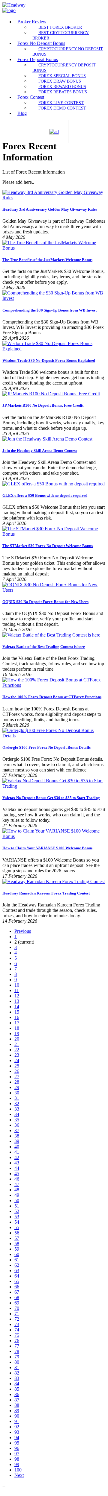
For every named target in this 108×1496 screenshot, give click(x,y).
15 (16, 1011)
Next (19, 1475)
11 (16, 990)
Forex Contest (30, 97)
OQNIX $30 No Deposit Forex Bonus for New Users (45, 601)
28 (16, 1082)
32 (16, 1103)
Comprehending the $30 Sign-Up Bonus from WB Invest (49, 310)
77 (16, 1345)
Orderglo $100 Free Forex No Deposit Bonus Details (46, 747)
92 (16, 1426)
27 (16, 1076)
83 (16, 1378)
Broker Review (31, 21)
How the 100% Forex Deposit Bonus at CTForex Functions (51, 697)
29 (16, 1087)
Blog (22, 113)
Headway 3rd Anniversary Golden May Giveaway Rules (49, 209)
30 (16, 1092)
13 (16, 1001)
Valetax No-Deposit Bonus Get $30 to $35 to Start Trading (51, 797)
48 (16, 1189)
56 (16, 1232)
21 (16, 1044)
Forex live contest (61, 102)
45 (16, 1173)
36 (16, 1125)
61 (16, 1259)
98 (16, 1459)
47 (16, 1184)
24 (16, 1060)
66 (16, 1286)
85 (16, 1389)
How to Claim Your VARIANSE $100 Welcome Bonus (47, 848)
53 (16, 1216)
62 (16, 1265)
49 (16, 1195)
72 (16, 1319)
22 (16, 1049)
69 (16, 1302)
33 (16, 1108)
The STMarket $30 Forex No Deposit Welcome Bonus (47, 545)
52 (16, 1211)
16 (16, 1017)
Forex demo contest (62, 108)
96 (16, 1448)
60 (16, 1254)
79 (16, 1356)
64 (16, 1275)
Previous (22, 931)
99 (16, 1464)
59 (16, 1249)
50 (16, 1200)
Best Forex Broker (60, 27)
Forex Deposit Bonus (37, 59)
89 (16, 1410)
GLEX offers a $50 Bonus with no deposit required (44, 495)
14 (16, 1006)
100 (18, 1469)
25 (16, 1065)
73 (16, 1324)
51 (16, 1205)
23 (16, 1055)
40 (16, 1146)
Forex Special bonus (62, 75)
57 (16, 1238)
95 (16, 1442)
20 (16, 1038)
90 (16, 1415)
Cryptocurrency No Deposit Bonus (67, 51)
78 (16, 1351)
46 (16, 1178)
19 (16, 1033)
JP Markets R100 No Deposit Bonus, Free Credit (42, 405)
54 (16, 1222)
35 (16, 1119)
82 (16, 1372)
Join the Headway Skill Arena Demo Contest (39, 450)
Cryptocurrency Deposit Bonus (64, 68)
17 (16, 1022)
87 (16, 1399)
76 (16, 1340)
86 (16, 1394)
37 (16, 1130)
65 (16, 1281)
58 (16, 1243)
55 (16, 1227)
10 (16, 985)
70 (16, 1308)
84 (16, 1383)
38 (16, 1135)
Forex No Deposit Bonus (41, 43)
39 (16, 1141)
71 (16, 1313)
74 (16, 1329)
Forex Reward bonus (62, 86)
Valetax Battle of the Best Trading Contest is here (43, 646)
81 (16, 1367)
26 (16, 1071)
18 (16, 1028)
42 (16, 1157)
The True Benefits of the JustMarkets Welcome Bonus (47, 259)
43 (16, 1162)
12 (16, 995)
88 (16, 1405)
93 (16, 1432)
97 (16, 1453)
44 (16, 1168)
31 (16, 1098)
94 (16, 1437)
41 (16, 1152)
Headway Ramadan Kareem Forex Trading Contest (46, 893)
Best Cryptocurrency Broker (60, 35)
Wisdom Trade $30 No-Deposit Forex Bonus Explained (48, 360)
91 (16, 1421)
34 (16, 1114)
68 (16, 1297)
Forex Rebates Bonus (62, 91)
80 (16, 1362)
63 (16, 1270)
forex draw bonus (59, 81)
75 (16, 1335)
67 (16, 1292)
